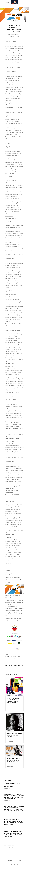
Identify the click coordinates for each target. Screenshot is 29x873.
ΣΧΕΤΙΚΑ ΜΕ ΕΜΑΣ (10, 858)
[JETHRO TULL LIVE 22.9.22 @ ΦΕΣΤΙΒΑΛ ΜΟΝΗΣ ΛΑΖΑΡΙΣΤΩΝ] (14, 722)
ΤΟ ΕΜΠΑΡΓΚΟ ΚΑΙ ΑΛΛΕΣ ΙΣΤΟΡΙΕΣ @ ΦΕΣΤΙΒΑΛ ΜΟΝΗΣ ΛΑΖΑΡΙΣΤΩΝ (14, 760)
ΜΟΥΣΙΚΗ (9, 695)
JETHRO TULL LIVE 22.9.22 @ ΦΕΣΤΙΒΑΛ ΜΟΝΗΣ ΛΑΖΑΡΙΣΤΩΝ (14, 735)
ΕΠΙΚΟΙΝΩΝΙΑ (10, 860)
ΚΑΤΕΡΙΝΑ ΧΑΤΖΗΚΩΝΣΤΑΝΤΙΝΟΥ (14, 34)
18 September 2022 (10, 709)
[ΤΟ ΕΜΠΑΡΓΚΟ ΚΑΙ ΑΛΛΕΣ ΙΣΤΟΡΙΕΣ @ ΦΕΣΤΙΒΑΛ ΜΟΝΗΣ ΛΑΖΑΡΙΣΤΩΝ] (14, 750)
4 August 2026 (7, 788)
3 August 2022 (12, 36)
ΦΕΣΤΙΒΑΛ (15, 20)
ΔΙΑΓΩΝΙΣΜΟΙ (18, 860)
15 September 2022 (10, 741)
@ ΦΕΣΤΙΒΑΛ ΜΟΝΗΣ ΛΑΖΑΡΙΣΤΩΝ (14, 656)
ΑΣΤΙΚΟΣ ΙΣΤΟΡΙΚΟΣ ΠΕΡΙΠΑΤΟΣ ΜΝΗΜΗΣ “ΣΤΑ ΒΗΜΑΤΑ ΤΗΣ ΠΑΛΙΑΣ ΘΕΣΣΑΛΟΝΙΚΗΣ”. (13, 785)
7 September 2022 (10, 766)
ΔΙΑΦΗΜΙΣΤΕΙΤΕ (19, 858)
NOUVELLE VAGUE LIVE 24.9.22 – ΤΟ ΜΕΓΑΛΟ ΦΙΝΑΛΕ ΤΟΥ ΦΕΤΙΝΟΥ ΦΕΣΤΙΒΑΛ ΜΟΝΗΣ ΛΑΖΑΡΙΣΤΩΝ (13, 701)
